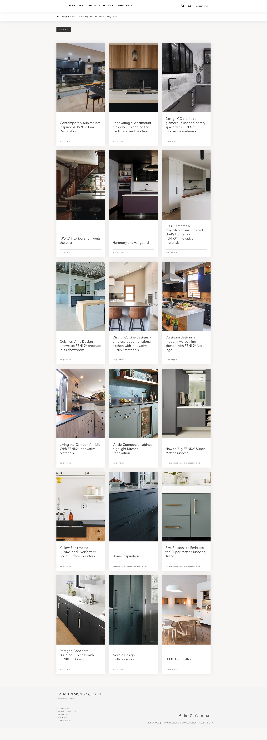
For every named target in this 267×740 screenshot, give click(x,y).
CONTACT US (62, 709)
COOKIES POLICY (188, 723)
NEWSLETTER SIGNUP (66, 712)
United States (202, 6)
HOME (72, 5)
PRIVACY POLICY (169, 723)
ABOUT (82, 5)
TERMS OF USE (152, 723)
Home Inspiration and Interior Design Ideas (98, 17)
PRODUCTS (94, 5)
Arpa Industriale (71, 698)
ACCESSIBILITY (206, 723)
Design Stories (68, 17)
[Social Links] (180, 715)
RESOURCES (108, 5)
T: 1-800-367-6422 (64, 720)
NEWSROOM (62, 715)
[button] (189, 6)
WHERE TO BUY (125, 5)
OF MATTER (61, 717)
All (57, 17)
